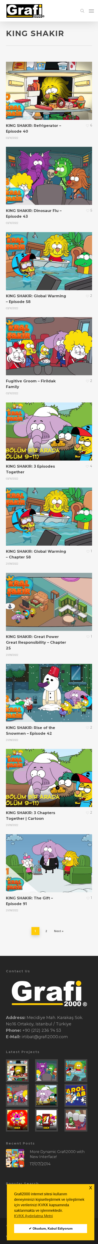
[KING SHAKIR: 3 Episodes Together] (49, 1095)
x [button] (90, 1187)
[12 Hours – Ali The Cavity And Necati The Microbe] (78, 1120)
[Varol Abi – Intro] (78, 1095)
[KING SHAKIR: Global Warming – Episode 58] (78, 1070)
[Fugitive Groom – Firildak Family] (20, 1095)
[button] (91, 10)
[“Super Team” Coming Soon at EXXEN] (49, 1120)
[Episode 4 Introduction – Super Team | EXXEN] (20, 1120)
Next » (59, 931)
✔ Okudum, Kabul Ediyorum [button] (50, 1228)
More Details (50, 87)
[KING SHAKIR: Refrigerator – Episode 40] (20, 1070)
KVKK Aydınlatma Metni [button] (33, 1216)
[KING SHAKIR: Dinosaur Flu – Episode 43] (49, 1070)
